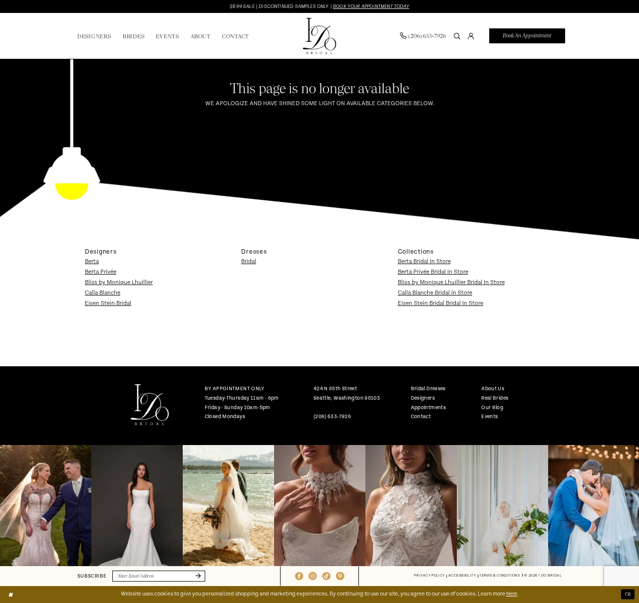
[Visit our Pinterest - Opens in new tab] (340, 576)
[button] (471, 35)
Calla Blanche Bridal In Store (435, 293)
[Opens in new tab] (45, 505)
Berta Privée (100, 272)
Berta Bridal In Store (424, 261)
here (511, 594)
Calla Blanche (102, 293)
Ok (628, 594)
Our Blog (492, 407)
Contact (421, 416)
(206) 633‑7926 (332, 416)
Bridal (248, 261)
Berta (92, 261)
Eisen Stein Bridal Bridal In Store (440, 303)
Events (489, 416)
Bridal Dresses (428, 388)
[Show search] (457, 35)
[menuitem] (422, 35)
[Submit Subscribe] (196, 576)
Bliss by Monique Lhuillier (119, 282)
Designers (423, 398)
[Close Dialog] (10, 594)
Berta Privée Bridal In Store (433, 272)
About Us (492, 388)
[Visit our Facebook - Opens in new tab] (299, 576)
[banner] (319, 36)
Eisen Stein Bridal (108, 303)
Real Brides (494, 398)
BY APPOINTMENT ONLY (235, 388)
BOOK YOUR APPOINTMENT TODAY (371, 6)
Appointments (428, 407)
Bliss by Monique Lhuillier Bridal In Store (451, 282)
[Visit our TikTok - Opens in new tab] (326, 576)
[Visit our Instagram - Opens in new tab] (313, 576)
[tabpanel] (45, 505)
